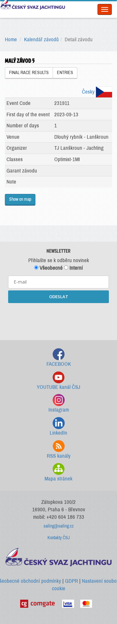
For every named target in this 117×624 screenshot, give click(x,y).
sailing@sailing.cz (59, 526)
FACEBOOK (58, 364)
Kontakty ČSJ (58, 537)
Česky (89, 92)
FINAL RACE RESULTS (29, 72)
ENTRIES (65, 72)
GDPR (71, 581)
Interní (75, 268)
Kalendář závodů (41, 39)
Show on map (20, 199)
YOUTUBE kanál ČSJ (58, 387)
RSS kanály (59, 456)
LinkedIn (58, 433)
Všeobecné (50, 268)
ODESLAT (58, 296)
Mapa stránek (58, 478)
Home (11, 39)
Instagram (58, 410)
